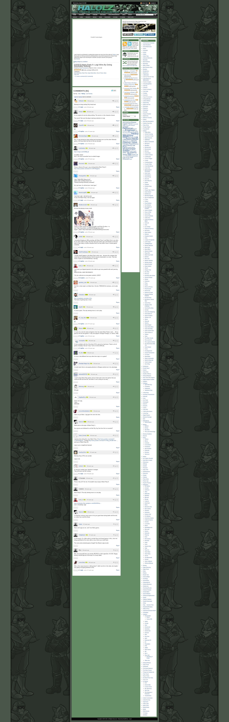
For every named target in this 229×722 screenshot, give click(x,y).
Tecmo (146, 555)
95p (85, 386)
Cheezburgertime (147, 83)
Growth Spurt (146, 368)
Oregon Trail (148, 270)
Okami (146, 268)
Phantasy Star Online (150, 275)
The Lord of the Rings (150, 431)
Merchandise (148, 448)
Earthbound (148, 193)
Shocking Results (147, 588)
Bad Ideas (145, 63)
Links (123, 14)
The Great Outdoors (148, 668)
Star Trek (147, 690)
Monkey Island (148, 262)
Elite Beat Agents (149, 195)
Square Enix (148, 546)
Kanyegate (145, 402)
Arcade (146, 623)
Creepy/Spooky (147, 98)
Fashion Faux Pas (147, 123)
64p (87, 452)
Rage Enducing (147, 567)
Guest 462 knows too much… (131, 103)
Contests (147, 443)
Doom (146, 188)
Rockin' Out (146, 575)
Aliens (144, 48)
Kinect (148, 617)
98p (87, 397)
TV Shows (122, 17)
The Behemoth (148, 557)
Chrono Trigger (148, 158)
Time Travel (146, 674)
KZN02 (80, 236)
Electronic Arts (148, 506)
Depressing (146, 102)
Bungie (146, 499)
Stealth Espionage (147, 601)
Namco (146, 531)
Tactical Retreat (147, 662)
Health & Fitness (147, 373)
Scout (126, 148)
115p (88, 317)
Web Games (148, 649)
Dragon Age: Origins (150, 190)
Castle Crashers (149, 154)
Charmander (135, 124)
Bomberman (148, 147)
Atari (146, 625)
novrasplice (82, 340)
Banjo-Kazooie (148, 138)
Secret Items (146, 580)
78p (84, 466)
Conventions (148, 444)
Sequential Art (146, 582)
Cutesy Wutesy (146, 100)
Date (79, 93)
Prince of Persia (149, 286)
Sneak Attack (146, 591)
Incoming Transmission (148, 394)
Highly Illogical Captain (148, 379)
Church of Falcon (147, 89)
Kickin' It (145, 404)
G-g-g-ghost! (146, 129)
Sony (146, 544)
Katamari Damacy (149, 228)
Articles (146, 439)
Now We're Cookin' (147, 460)
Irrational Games (149, 520)
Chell (124, 125)
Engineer (130, 130)
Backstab (145, 59)
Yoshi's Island (148, 362)
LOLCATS (145, 409)
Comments (153, 3)
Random (81, 14)
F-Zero (146, 199)
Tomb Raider (148, 347)
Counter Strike (148, 164)
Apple (146, 621)
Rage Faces (146, 569)
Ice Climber (147, 226)
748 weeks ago (90, 100)
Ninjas (144, 456)
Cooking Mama (148, 162)
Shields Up (145, 586)
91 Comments (89, 76)
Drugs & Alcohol (147, 114)
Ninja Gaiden (148, 266)
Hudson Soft (148, 514)
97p (85, 100)
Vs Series (147, 354)
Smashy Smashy (147, 590)
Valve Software (148, 561)
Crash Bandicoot (149, 166)
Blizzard (147, 497)
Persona (147, 273)
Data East (147, 503)
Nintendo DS (148, 640)
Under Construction (148, 698)
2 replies (81, 323)
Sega (146, 542)
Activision (147, 490)
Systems (115, 17)
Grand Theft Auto (149, 216)
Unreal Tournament (149, 352)
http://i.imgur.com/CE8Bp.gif (81, 151)
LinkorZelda (82, 562)
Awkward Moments (147, 58)
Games (81, 17)
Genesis (147, 632)
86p (88, 175)
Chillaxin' (145, 87)
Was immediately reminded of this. (83, 298)
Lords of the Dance (147, 411)
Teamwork (145, 666)
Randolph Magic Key (84, 363)
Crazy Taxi (147, 168)
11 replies (82, 278)
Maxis (146, 525)
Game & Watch (148, 210)
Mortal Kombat (148, 264)
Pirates (144, 475)
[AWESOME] (80, 69)
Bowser (133, 122)
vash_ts (81, 265)
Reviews (147, 452)
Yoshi (130, 159)
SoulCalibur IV (148, 313)
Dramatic (145, 112)
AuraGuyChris (82, 452)
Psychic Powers (147, 482)
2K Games (147, 486)
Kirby (129, 137)
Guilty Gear (147, 217)
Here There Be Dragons (149, 377)
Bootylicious (146, 71)
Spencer (81, 421)
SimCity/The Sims (149, 308)
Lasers (144, 407)
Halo (146, 224)
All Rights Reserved (112, 718)
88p (84, 265)
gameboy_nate (82, 282)
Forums (95, 14)
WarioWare (147, 356)
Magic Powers (146, 415)
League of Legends (149, 240)
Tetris (146, 336)
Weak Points (146, 707)
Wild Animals (146, 711)
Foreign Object (146, 127)
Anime (144, 52)
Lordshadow (82, 148)
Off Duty (145, 464)
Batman (147, 426)
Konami (147, 521)
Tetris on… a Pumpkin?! (130, 71)
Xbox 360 (147, 655)
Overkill (145, 466)
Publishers (107, 17)
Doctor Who (148, 684)
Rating (83, 93)
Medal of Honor (148, 251)
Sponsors (147, 454)
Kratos (132, 137)
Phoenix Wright (148, 277)
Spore (146, 319)
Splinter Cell (148, 317)
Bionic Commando (149, 141)
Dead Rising (148, 177)
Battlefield (147, 139)
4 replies (81, 143)
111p (84, 111)
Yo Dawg (145, 713)
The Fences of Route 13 (130, 92)
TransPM (81, 125)
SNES (146, 647)
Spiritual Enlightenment (148, 595)
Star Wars (147, 429)
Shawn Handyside (83, 68)
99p (91, 363)
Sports (144, 597)
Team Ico (147, 550)
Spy (129, 154)
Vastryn (81, 111)
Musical (145, 435)
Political (145, 477)
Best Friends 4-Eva (147, 67)
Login (75, 97)
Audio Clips (146, 56)
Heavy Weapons (147, 375)
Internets (145, 396)
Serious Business (147, 584)
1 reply (81, 107)
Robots (145, 573)
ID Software (147, 516)
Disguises (145, 108)
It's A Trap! (145, 400)
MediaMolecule (148, 527)
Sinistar (146, 310)
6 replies (81, 159)
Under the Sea (146, 700)
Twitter (132, 48)
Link (136, 137)
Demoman (128, 128)
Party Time (84, 73)
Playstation (147, 644)
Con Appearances (114, 14)
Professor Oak (130, 145)
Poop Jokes (146, 479)
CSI (146, 683)
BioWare (147, 495)
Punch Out (147, 290)
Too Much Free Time (148, 677)
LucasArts (147, 523)
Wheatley (128, 157)
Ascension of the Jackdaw (130, 88)
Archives (103, 14)
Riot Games (148, 538)
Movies (95, 17)
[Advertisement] (95, 589)
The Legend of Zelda (150, 342)
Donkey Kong (148, 186)
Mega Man (126, 141)
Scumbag (145, 578)
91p (86, 163)
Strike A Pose (146, 608)
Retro (144, 571)
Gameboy (147, 629)
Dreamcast (147, 627)
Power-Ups (145, 481)
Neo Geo (147, 636)
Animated (145, 50)
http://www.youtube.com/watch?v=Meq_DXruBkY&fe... (103, 440)
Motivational (146, 420)
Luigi (124, 139)
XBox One (147, 660)
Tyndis (114, 54)
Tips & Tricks (100, 73)
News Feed (145, 3)
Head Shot (145, 372)
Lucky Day (145, 413)
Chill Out (145, 85)
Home (74, 14)
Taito (146, 548)
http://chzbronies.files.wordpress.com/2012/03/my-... (87, 503)
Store (88, 14)
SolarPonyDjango (83, 252)
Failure (144, 119)
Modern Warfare (149, 260)
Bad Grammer (146, 61)
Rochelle (129, 147)
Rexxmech (81, 163)
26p (88, 435)
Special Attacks (146, 593)
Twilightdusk (82, 535)
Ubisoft (146, 559)
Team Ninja (147, 553)
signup (80, 97)
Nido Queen (127, 75)
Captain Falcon (128, 124)
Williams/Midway (149, 563)
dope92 (81, 307)
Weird (144, 709)
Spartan (125, 154)
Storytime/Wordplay (148, 606)
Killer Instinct (148, 232)
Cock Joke (145, 91)
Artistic (75, 17)
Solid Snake (133, 151)
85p (88, 282)
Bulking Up (145, 73)
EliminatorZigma (83, 136)
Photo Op (145, 473)
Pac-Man (147, 271)
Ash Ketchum (127, 122)
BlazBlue (147, 145)
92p (84, 236)
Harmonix (147, 512)
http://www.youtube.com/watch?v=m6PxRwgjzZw (87, 168)
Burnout (147, 151)
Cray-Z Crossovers (147, 97)
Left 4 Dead (147, 241)
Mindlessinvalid (83, 204)
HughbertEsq (82, 397)
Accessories (148, 615)
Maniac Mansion (149, 245)
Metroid (146, 256)
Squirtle (134, 154)
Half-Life (147, 223)
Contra (146, 160)
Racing (145, 565)
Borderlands (148, 149)
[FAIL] (74, 69)
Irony (75, 73)
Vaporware (145, 701)
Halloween (147, 388)
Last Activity (89, 93)
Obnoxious (145, 462)
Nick (130, 141)
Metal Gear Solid (149, 255)
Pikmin (146, 279)
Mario (129, 139)
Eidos (146, 505)
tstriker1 (81, 466)
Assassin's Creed (149, 136)
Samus (133, 147)
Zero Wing (147, 364)
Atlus (146, 491)
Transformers (148, 695)
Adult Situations (147, 44)
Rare (146, 536)
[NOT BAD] (77, 69)
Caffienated (146, 75)
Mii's (144, 419)
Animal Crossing (149, 134)
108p (89, 135)
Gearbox (147, 510)
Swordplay (145, 612)
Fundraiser (147, 446)
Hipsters (145, 381)
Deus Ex (147, 178)
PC (145, 642)
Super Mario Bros (92, 73)
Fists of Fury (146, 125)
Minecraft (147, 258)
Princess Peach (128, 144)
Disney (146, 428)
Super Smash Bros (149, 330)
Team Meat (147, 552)
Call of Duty (147, 153)
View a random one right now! (130, 65)
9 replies (81, 131)
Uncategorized (148, 350)
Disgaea (147, 184)
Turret (124, 155)
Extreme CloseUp (147, 117)
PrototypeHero (82, 175)
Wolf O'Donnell (128, 158)
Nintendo (79, 73)
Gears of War (148, 212)
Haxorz (145, 370)
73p (88, 374)
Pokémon (147, 281)
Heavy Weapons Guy (131, 135)
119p (85, 421)
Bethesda (147, 493)
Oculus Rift (149, 619)
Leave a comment (80, 76)
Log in (130, 718)
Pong (146, 283)
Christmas (147, 386)
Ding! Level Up (146, 104)
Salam (80, 524)
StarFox (147, 323)
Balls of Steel (146, 65)
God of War (147, 214)
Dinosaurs (145, 106)
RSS (127, 48)
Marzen (81, 328)
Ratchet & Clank (149, 292)
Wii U (146, 653)
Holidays (88, 17)
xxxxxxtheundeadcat (84, 411)
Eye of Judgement (149, 197)
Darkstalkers (148, 175)
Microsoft (147, 529)
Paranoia (145, 467)
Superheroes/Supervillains (149, 610)
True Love (145, 679)
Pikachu (134, 141)
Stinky (144, 603)
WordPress (125, 718)
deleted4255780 (83, 374)
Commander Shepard (130, 125)
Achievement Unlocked (148, 43)
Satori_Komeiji (82, 435)
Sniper (132, 149)
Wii (78, 74)
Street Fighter (148, 325)
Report (118, 107)
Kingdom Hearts (149, 236)
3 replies (81, 188)
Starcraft (147, 321)
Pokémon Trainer (130, 142)
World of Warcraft (149, 360)
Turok (146, 349)
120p (86, 294)
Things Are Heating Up (148, 672)
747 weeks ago (93, 452)
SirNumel (81, 101)
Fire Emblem (148, 205)
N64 (146, 634)
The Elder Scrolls (149, 338)
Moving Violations (147, 434)
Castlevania (148, 156)
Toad (137, 154)
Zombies (145, 715)
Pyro (125, 147)
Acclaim (147, 488)
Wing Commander (149, 358)
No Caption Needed (148, 458)
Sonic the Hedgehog (150, 311)
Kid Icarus (147, 230)
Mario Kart (147, 247)
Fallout (146, 201)
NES (146, 638)
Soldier (126, 150)
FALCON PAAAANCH (148, 121)
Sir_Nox (81, 352)
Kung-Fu (145, 405)
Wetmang (81, 386)
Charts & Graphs (147, 82)
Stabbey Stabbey (147, 599)
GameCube (147, 630)
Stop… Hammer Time (148, 605)
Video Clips (130, 17)
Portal (146, 285)
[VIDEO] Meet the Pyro (129, 100)
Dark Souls (147, 173)
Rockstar (147, 540)
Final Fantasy (148, 203)
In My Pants (146, 392)
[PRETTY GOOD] (79, 69)
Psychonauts (148, 288)
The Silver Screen (147, 670)
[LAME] (76, 69)
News (100, 17)
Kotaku (78, 59)
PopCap (147, 535)
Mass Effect (147, 249)
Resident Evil (148, 297)
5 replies (81, 232)
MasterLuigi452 (83, 192)
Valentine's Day (148, 390)
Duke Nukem (148, 192)
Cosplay (145, 93)
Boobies (145, 69)
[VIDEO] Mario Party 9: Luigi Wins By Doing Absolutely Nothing (93, 65)
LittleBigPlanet (148, 243)
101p (84, 328)
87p (86, 562)
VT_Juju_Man (82, 317)
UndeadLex (82, 294)
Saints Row (147, 303)
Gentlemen (145, 366)
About (130, 14)
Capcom (147, 501)
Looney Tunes (148, 686)
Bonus (146, 441)
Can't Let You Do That (148, 76)
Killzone (147, 234)
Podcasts (147, 450)
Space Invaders (148, 315)
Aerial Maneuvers (147, 46)
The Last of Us (148, 340)
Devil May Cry (148, 180)
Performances (146, 471)
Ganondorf (130, 132)
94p (84, 306)
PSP (146, 645)
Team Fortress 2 (149, 332)
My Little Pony (148, 688)
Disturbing (145, 110)
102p (85, 352)
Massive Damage (147, 417)
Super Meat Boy (149, 328)
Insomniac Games (149, 518)
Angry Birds (147, 132)
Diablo (146, 182)
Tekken (146, 334)
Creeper (125, 127)
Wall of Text (146, 705)
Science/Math (146, 576)
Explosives (145, 115)
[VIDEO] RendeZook (129, 96)
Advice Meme (148, 422)
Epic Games (148, 508)
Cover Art (145, 95)
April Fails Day (148, 384)
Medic (135, 139)
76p (86, 534)
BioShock (147, 143)
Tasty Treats (146, 664)
